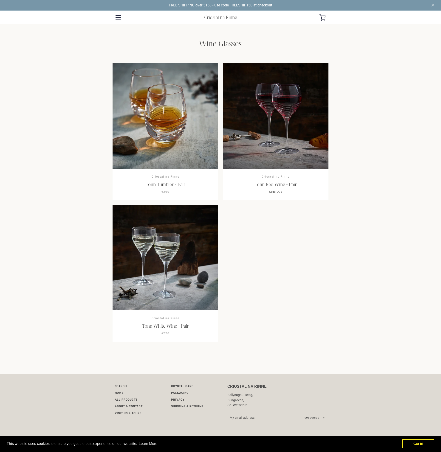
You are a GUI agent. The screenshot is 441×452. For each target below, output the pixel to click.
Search (121, 386)
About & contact (129, 406)
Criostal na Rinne (220, 17)
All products (126, 399)
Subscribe (312, 417)
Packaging (180, 392)
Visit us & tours (128, 413)
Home (119, 392)
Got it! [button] (418, 444)
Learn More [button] (148, 444)
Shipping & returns (187, 406)
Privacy (177, 399)
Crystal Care (182, 386)
